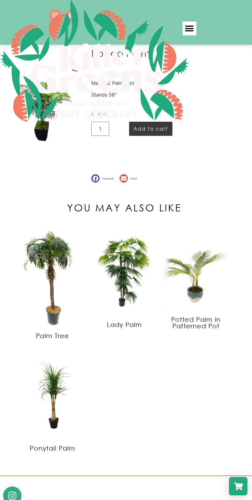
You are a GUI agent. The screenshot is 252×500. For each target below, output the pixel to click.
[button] (189, 28)
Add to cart (151, 128)
